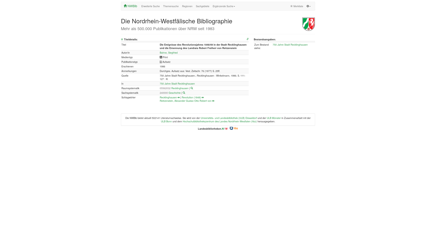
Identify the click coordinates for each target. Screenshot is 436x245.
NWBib (132, 6)
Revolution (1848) (191, 97)
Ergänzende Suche (223, 6)
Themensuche (171, 6)
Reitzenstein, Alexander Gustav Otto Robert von (186, 100)
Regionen (187, 6)
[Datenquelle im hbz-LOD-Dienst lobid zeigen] (248, 39)
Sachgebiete (202, 6)
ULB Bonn (166, 121)
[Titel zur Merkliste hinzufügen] (122, 39)
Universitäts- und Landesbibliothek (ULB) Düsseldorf (229, 118)
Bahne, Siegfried (169, 52)
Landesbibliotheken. (213, 128)
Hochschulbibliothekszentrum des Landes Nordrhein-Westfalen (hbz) (220, 121)
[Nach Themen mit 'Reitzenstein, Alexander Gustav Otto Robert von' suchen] (213, 100)
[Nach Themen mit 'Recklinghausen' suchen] (179, 97)
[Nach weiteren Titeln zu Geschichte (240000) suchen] (184, 92)
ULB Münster (274, 118)
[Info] (308, 6)
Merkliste (298, 6)
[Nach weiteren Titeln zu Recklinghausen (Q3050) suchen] (192, 88)
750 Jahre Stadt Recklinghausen (177, 83)
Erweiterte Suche (150, 6)
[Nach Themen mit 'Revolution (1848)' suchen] (203, 97)
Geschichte (170, 92)
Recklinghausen (174, 88)
